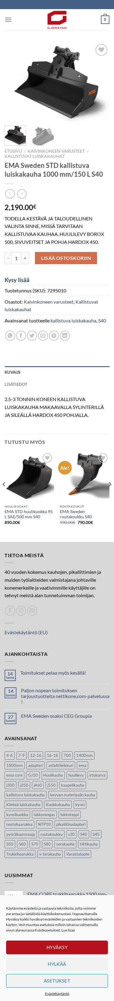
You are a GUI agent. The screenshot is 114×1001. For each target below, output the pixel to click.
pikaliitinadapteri (70, 824)
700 (67, 755)
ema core (14, 775)
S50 (9, 844)
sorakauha (65, 844)
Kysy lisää (17, 279)
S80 (47, 844)
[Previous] (14, 82)
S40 (102, 320)
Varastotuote (77, 854)
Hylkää (57, 964)
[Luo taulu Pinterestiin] (54, 336)
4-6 (9, 755)
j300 (10, 785)
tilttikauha (89, 844)
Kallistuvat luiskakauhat (35, 156)
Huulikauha (53, 775)
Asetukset (57, 980)
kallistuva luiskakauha (73, 320)
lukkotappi (69, 814)
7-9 (21, 755)
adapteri (35, 765)
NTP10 (44, 824)
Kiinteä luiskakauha (23, 804)
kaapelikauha (72, 785)
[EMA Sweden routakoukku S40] (84, 476)
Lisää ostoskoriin (66, 258)
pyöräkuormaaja (20, 834)
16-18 (52, 755)
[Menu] (8, 19)
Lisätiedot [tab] (16, 384)
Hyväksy (57, 947)
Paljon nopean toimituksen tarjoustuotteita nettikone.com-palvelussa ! (65, 696)
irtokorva (97, 775)
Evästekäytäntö (57, 993)
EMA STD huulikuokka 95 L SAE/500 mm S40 (29, 514)
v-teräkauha (50, 854)
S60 (22, 844)
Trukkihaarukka (20, 854)
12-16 (35, 755)
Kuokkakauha (58, 804)
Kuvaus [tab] (13, 372)
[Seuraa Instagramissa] (21, 611)
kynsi (80, 804)
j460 (38, 785)
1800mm (14, 765)
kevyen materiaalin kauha (72, 794)
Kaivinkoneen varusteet (56, 151)
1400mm (84, 755)
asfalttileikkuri (60, 765)
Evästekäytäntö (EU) (26, 632)
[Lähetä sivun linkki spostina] (43, 336)
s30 (71, 834)
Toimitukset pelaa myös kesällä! (53, 673)
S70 (34, 844)
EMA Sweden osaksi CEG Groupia (56, 716)
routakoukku (51, 834)
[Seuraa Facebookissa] (10, 611)
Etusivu (13, 151)
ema (82, 765)
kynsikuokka (17, 814)
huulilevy (76, 775)
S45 (96, 834)
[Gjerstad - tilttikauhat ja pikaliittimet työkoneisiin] (57, 19)
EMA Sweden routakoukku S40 (76, 514)
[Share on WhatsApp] (10, 336)
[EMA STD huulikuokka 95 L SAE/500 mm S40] (29, 476)
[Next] (99, 82)
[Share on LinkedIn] (65, 336)
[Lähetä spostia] (32, 611)
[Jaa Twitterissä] (32, 336)
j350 (24, 785)
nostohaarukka (19, 824)
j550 (51, 785)
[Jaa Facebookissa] (21, 336)
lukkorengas (44, 814)
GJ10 (33, 775)
